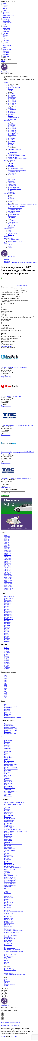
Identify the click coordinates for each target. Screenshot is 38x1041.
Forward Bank (8, 740)
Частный (7, 853)
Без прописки (8, 823)
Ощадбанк (11, 227)
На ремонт (7, 715)
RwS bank (7, 745)
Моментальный (9, 826)
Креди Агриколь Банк (10, 769)
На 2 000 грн (11, 95)
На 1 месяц (7, 606)
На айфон (7, 709)
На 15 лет (7, 639)
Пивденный (7, 780)
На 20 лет (11, 146)
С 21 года (7, 652)
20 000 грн (7, 553)
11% (5, 677)
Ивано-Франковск (8, 15)
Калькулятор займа (13, 239)
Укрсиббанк (11, 225)
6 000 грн (7, 544)
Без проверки (8, 904)
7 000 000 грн (8, 585)
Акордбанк (7, 748)
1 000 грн (7, 536)
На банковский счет (14, 87)
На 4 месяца (7, 611)
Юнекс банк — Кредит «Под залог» (11, 396)
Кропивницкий (7, 22)
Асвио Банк (7, 751)
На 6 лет (6, 630)
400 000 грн (7, 570)
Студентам (7, 886)
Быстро (10, 190)
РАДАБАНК (8, 786)
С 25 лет (6, 659)
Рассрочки (11, 174)
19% (5, 689)
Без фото (10, 108)
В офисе (10, 89)
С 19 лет (6, 649)
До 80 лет (7, 667)
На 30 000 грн (12, 103)
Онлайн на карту (13, 157)
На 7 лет (6, 631)
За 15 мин (7, 809)
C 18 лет (6, 648)
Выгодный (7, 813)
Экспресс (10, 116)
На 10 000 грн (12, 127)
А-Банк (6, 746)
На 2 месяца (11, 138)
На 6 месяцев (8, 614)
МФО (9, 230)
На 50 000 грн (12, 135)
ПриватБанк (8, 783)
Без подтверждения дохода (16, 168)
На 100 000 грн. (12, 130)
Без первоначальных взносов (13, 844)
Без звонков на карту (14, 117)
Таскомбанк (7, 789)
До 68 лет (7, 662)
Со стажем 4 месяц (10, 882)
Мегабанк (7, 772)
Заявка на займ (8, 973)
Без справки (7, 855)
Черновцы (6, 54)
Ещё (5, 243)
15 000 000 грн (8, 590)
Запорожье (6, 14)
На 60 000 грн (12, 105)
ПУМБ (6, 784)
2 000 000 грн (8, 577)
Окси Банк (7, 775)
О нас (6, 979)
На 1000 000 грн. (13, 133)
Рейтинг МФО (12, 233)
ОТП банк (11, 192)
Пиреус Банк (8, 781)
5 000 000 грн (8, 582)
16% (5, 685)
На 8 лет (6, 633)
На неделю (7, 600)
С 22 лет (6, 654)
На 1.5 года (7, 622)
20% (5, 691)
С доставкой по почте (14, 209)
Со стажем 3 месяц (10, 880)
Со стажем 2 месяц (10, 879)
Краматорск (6, 17)
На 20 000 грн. (12, 128)
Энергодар (6, 56)
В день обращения (13, 187)
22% (5, 694)
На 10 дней (7, 603)
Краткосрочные (9, 596)
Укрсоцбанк (7, 794)
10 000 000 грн (8, 588)
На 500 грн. (11, 93)
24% (5, 697)
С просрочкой (12, 109)
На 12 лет (7, 638)
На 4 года (7, 627)
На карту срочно (9, 725)
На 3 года (11, 143)
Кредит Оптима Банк (10, 767)
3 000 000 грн (8, 578)
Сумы (4, 38)
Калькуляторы (8, 238)
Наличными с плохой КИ (12, 852)
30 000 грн (7, 556)
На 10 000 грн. (12, 100)
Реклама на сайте (9, 984)
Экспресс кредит (9, 820)
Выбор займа (5, 72)
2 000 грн (7, 537)
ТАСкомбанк (12, 220)
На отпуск (7, 704)
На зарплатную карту (10, 728)
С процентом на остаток (15, 208)
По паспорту (11, 112)
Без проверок (8, 825)
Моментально (12, 184)
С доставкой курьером (14, 189)
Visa (5, 963)
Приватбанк (11, 224)
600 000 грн (7, 574)
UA (4, 61)
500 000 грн (7, 572)
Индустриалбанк (9, 761)
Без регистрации (9, 866)
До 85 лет (7, 668)
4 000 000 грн (8, 580)
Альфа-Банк (7, 750)
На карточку (8, 724)
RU (2, 61)
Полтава (5, 33)
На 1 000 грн (11, 124)
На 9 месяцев (8, 615)
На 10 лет (7, 636)
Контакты (7, 981)
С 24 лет (6, 657)
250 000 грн (7, 567)
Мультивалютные (13, 200)
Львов (5, 26)
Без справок (11, 179)
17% (5, 686)
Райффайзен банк (13, 222)
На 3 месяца (11, 141)
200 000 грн (7, 566)
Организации (8, 228)
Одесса (5, 6)
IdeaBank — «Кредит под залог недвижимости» (15, 367)
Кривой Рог (6, 21)
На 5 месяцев (8, 612)
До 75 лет (7, 665)
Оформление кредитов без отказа (14, 802)
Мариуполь (6, 28)
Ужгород (5, 42)
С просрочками (12, 152)
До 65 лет (7, 660)
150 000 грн (7, 564)
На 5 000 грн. (12, 97)
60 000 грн (7, 561)
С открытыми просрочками (12, 829)
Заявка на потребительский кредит (14, 974)
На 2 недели (8, 601)
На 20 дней (7, 604)
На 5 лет (10, 144)
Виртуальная (12, 216)
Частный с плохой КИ (11, 850)
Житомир (6, 12)
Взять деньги (8, 847)
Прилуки (5, 35)
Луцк (4, 24)
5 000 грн (7, 542)
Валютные (11, 201)
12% (5, 678)
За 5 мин (6, 806)
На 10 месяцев (8, 617)
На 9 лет (6, 634)
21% (5, 693)
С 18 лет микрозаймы (14, 149)
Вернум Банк (8, 757)
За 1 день (7, 872)
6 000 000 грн (8, 583)
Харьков (5, 5)
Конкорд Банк (8, 762)
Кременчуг (6, 19)
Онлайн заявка (8, 812)
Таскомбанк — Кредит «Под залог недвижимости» (16, 478)
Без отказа (11, 114)
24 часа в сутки (8, 842)
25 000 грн (7, 555)
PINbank (6, 743)
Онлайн (10, 90)
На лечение (7, 710)
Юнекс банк (8, 796)
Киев (4, 3)
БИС (5, 754)
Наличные (7, 732)
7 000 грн (7, 545)
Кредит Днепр (8, 765)
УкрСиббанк (8, 792)
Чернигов (6, 52)
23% (5, 696)
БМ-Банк (7, 756)
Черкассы (6, 51)
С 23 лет (6, 656)
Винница (5, 8)
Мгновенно (7, 817)
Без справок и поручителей (12, 804)
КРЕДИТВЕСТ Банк (10, 764)
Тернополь (6, 40)
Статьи (10, 244)
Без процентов (12, 173)
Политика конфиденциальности (10, 1022)
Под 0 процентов (9, 848)
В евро (10, 197)
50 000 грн (7, 559)
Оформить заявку (6, 376)
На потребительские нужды (12, 717)
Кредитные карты (9, 160)
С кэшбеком (11, 182)
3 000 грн (7, 539)
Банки (9, 231)
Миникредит (8, 837)
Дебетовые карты (9, 193)
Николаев (6, 31)
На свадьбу (7, 714)
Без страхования (9, 864)
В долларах (11, 198)
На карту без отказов (10, 730)
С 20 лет (10, 151)
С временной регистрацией (12, 867)
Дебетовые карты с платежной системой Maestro (22, 204)
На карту (10, 85)
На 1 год (6, 620)
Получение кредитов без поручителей (15, 831)
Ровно (5, 36)
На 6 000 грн (11, 98)
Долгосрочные (12, 154)
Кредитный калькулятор (15, 241)
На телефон (7, 712)
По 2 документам (9, 869)
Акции (10, 246)
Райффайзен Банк (9, 788)
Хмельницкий (7, 45)
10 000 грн (7, 550)
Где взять (7, 888)
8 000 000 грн (8, 586)
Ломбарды (11, 235)
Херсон (5, 44)
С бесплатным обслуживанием (17, 206)
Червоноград (7, 49)
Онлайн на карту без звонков (16, 155)
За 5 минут (11, 178)
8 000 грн (7, 547)
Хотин (5, 47)
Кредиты (7, 120)
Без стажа (7, 874)
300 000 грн (7, 569)
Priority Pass (11, 217)
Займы (6, 82)
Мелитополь (6, 29)
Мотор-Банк (8, 773)
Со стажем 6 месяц (10, 885)
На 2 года (11, 139)
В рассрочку (8, 832)
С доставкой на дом (14, 171)
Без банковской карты (10, 875)
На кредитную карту (10, 727)
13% (5, 680)
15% (5, 683)
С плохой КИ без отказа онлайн (17, 158)
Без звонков (7, 845)
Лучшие (10, 111)
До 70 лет (7, 663)
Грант (6, 753)
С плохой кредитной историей (17, 170)
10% (5, 675)
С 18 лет (10, 163)
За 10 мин (7, 807)
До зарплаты (8, 839)
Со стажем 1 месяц (10, 877)
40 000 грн (7, 558)
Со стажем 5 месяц (10, 883)
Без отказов (7, 907)
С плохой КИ (12, 119)
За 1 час (6, 871)
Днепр (5, 10)
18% (5, 688)
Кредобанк (7, 770)
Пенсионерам (12, 166)
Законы (10, 247)
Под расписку (8, 821)
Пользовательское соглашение (10, 1025)
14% (5, 681)
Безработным (12, 185)
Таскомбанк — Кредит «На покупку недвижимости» (17, 425)
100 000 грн (7, 563)
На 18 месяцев (8, 619)
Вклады (6, 236)
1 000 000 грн (8, 575)
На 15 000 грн (12, 101)
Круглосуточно (8, 815)
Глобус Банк (8, 759)
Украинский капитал (10, 791)
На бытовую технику (10, 706)
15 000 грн (7, 551)
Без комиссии (8, 863)
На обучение (8, 707)
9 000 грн (7, 548)
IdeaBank (7, 742)
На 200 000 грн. (12, 131)
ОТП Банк (7, 777)
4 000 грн (7, 540)
